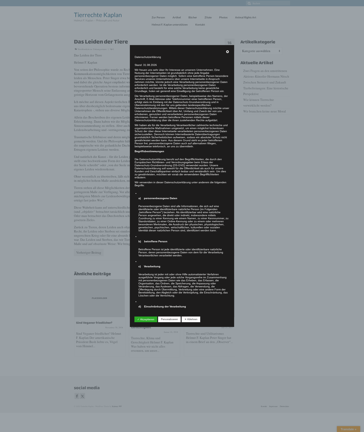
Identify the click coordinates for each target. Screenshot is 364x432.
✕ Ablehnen (190, 319)
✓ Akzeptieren (145, 319)
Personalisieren (169, 319)
